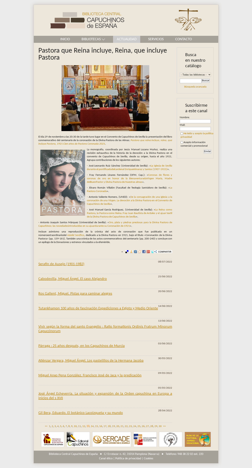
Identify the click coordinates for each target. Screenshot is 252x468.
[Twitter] (152, 251)
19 (113, 426)
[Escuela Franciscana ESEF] (145, 439)
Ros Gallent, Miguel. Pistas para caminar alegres (75, 294)
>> (164, 426)
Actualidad (127, 39)
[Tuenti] (135, 251)
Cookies (148, 458)
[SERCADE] (111, 439)
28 (151, 426)
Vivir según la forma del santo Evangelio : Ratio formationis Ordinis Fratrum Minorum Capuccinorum (105, 329)
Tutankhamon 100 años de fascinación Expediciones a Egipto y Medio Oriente (98, 308)
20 (117, 426)
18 (109, 426)
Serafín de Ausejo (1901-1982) (61, 264)
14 (92, 426)
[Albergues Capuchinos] (170, 439)
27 (147, 426)
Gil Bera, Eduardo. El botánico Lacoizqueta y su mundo (80, 413)
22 (126, 426)
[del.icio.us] (126, 251)
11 (79, 426)
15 (96, 426)
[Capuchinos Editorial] (78, 439)
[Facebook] (143, 251)
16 (100, 426)
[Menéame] (139, 251)
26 (143, 426)
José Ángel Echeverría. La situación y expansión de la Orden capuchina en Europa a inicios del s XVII (105, 396)
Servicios (156, 39)
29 (155, 426)
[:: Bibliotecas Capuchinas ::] (79, 20)
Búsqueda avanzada (195, 86)
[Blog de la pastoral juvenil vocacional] (198, 439)
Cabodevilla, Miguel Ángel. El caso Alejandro (72, 279)
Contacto (183, 39)
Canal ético (106, 458)
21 (121, 426)
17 (104, 426)
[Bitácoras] (131, 251)
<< (46, 426)
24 (134, 426)
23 (130, 426)
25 (138, 426)
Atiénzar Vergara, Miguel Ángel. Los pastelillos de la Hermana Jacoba (91, 361)
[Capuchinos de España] (52, 439)
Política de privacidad (128, 458)
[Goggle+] (148, 251)
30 (160, 426)
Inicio (65, 39)
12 (83, 426)
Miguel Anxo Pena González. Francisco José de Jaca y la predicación (89, 375)
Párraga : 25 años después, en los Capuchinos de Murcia (81, 346)
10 (75, 426)
